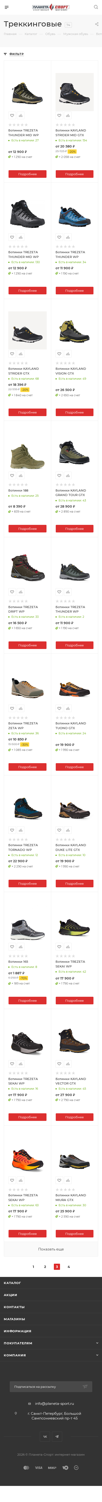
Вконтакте (45, 1437)
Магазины (14, 1319)
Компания (15, 1355)
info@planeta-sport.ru (54, 1403)
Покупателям (18, 1343)
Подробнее (27, 174)
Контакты (14, 1307)
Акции (10, 1295)
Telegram (57, 1437)
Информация (18, 1331)
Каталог (12, 1283)
